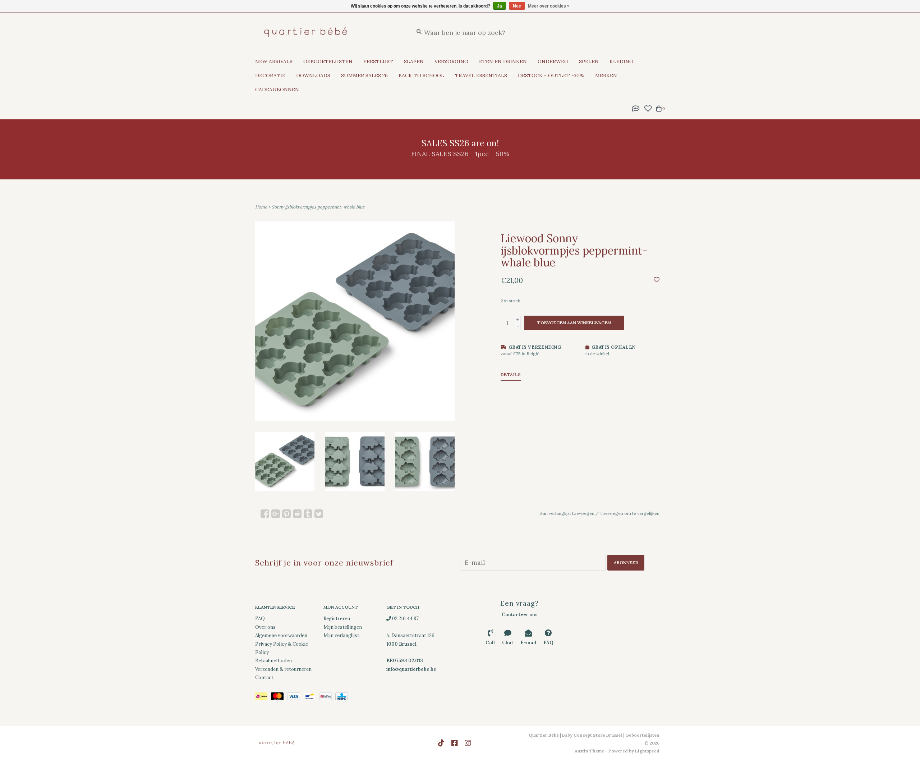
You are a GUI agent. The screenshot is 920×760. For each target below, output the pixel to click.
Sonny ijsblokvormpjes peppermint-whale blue (318, 207)
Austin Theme (589, 751)
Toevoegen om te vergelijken (629, 513)
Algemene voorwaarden (281, 635)
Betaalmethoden (273, 661)
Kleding (621, 61)
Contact (264, 677)
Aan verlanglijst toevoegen (567, 513)
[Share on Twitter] (318, 513)
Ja (499, 6)
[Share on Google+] (275, 513)
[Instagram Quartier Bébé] (468, 743)
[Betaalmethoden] (263, 698)
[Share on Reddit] (297, 513)
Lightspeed (647, 751)
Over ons (265, 627)
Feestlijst (378, 61)
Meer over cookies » (549, 6)
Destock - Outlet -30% (551, 75)
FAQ (260, 618)
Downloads (313, 75)
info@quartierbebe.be (411, 669)
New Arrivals (274, 61)
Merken (606, 75)
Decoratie (270, 75)
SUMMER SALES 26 (364, 75)
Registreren (336, 618)
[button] (636, 108)
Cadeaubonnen (277, 89)
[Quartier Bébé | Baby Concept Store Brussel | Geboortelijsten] (328, 32)
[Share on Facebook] (265, 513)
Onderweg (553, 61)
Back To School (421, 75)
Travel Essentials (481, 75)
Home (261, 207)
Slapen (414, 61)
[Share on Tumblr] (308, 513)
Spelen (589, 61)
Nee (517, 6)
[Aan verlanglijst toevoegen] (656, 279)
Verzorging (451, 61)
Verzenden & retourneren (283, 669)
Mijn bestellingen (342, 627)
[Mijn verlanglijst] (648, 108)
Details (511, 374)
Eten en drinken (503, 61)
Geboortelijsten (328, 61)
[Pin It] (286, 513)
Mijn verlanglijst (341, 635)
